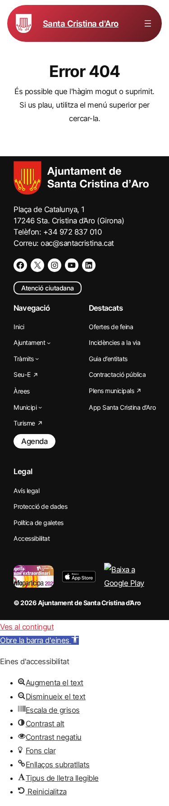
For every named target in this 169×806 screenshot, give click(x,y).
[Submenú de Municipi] (40, 407)
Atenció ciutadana (47, 288)
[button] (39, 640)
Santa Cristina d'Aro (81, 23)
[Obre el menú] (147, 23)
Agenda (34, 441)
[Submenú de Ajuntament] (48, 342)
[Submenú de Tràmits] (37, 358)
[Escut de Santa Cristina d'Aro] (24, 23)
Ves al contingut (27, 626)
